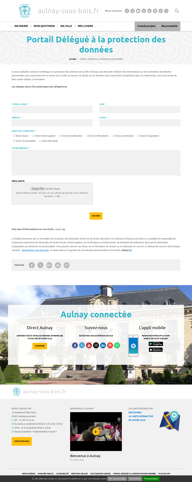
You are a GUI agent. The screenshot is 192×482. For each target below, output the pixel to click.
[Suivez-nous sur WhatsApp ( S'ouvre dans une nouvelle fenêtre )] (117, 345)
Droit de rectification (72, 136)
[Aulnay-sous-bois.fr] (24, 11)
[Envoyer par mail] (67, 265)
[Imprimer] (58, 265)
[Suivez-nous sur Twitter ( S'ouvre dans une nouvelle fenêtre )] (82, 345)
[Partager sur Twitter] (40, 265)
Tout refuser (135, 478)
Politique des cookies (100, 474)
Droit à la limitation (124, 136)
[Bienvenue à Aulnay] (96, 431)
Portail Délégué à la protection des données (134, 474)
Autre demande (50, 141)
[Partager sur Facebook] (32, 265)
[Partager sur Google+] (49, 265)
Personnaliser (151, 478)
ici (64, 229)
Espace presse (28, 474)
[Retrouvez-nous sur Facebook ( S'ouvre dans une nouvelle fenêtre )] (75, 345)
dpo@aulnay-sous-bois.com (35, 250)
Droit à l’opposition (149, 136)
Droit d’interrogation (45, 136)
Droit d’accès (22, 136)
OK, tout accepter (117, 478)
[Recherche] (176, 10)
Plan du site (164, 474)
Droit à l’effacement (98, 136)
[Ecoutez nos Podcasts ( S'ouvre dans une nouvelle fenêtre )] (110, 345)
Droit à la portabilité (26, 141)
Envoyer (96, 216)
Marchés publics (46, 474)
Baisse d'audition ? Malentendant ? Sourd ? (35, 431)
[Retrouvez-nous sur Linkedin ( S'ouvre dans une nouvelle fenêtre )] (103, 345)
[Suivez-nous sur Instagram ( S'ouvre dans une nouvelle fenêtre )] (96, 345)
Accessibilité (62, 474)
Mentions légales (79, 474)
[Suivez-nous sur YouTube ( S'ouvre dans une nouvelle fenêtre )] (89, 345)
